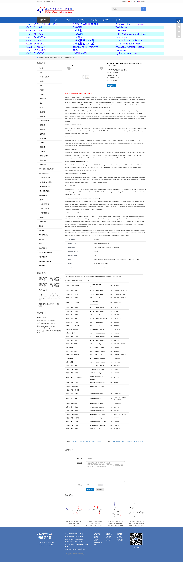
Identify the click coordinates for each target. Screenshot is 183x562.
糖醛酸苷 (42, 129)
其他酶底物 (43, 164)
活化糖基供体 (43, 248)
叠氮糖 (41, 226)
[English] (141, 1)
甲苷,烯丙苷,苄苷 (44, 173)
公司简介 (56, 20)
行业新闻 (108, 540)
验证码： (80, 485)
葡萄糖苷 (42, 112)
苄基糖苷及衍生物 (45, 186)
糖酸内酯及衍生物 (44, 191)
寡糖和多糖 (43, 99)
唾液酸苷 (42, 134)
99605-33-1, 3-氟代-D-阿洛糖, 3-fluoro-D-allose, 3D (128, 441)
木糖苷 (42, 142)
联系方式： (80, 458)
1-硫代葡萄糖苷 (44, 204)
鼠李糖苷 (42, 147)
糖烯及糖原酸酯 (43, 235)
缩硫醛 (42, 217)
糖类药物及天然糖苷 (45, 261)
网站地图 (82, 549)
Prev (69, 68)
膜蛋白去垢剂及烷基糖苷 (46, 169)
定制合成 (94, 20)
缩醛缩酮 (41, 239)
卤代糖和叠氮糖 (69, 57)
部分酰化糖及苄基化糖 (45, 252)
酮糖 (41, 85)
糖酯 (40, 243)
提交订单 (90, 489)
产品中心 (69, 20)
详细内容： (80, 463)
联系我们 (119, 20)
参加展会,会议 (43, 290)
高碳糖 (42, 94)
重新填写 (99, 489)
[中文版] (131, 1)
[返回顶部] (178, 36)
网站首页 (43, 20)
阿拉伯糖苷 (43, 138)
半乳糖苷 (42, 116)
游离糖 (61, 57)
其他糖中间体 (43, 257)
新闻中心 (81, 20)
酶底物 (41, 107)
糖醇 (41, 103)
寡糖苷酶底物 (44, 156)
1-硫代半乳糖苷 (44, 208)
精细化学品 (42, 265)
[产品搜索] (143, 9)
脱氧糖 (42, 81)
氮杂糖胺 (41, 230)
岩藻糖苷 (42, 151)
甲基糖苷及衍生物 (45, 178)
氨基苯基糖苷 (43, 195)
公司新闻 (108, 537)
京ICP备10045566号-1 (72, 549)
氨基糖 (42, 90)
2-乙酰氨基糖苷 (44, 120)
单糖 (41, 72)
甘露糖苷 (42, 125)
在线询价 (112, 86)
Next (101, 68)
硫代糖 (41, 200)
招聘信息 (106, 20)
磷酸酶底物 (43, 160)
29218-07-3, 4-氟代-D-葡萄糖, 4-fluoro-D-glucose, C (88, 441)
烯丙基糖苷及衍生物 (46, 182)
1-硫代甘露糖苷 (44, 213)
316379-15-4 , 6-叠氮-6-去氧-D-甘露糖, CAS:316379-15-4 (73, 523)
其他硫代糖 (43, 221)
